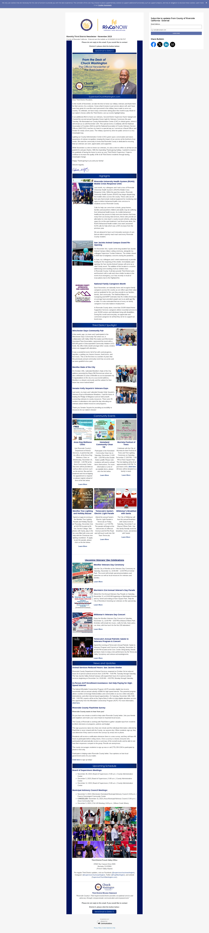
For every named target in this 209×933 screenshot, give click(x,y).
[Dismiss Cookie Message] (206, 2)
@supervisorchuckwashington (123, 872)
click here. (76, 703)
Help (114, 928)
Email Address (155, 24)
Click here (76, 760)
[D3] (104, 913)
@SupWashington (118, 875)
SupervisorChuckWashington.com (104, 877)
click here (132, 467)
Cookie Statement (105, 5)
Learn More (82, 484)
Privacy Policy (97, 928)
